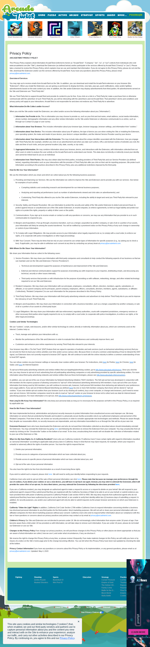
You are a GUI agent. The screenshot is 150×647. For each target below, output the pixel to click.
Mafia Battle (106, 596)
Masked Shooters (41, 582)
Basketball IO (58, 580)
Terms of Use (91, 607)
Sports (100, 15)
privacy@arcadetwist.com (20, 73)
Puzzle (52, 15)
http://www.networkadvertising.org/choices (75, 396)
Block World (106, 593)
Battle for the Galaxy (109, 590)
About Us (59, 607)
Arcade (74, 15)
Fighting (18, 577)
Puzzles (123, 577)
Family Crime (107, 588)
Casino (111, 15)
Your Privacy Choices (90, 612)
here (104, 362)
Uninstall (106, 607)
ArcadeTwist (17, 607)
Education (87, 577)
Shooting (37, 577)
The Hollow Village (109, 585)
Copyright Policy (122, 607)
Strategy (87, 15)
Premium (135, 15)
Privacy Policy (75, 607)
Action (62, 15)
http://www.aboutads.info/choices (108, 370)
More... (122, 15)
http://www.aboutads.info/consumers (111, 375)
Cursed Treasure (108, 580)
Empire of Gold (126, 593)
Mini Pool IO (58, 582)
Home (41, 15)
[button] (11, 30)
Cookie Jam (125, 596)
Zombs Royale (40, 580)
